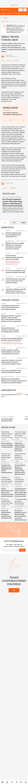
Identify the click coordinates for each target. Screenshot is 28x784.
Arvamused (17, 13)
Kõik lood (9, 13)
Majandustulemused (12, 241)
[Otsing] (16, 782)
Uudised (8, 230)
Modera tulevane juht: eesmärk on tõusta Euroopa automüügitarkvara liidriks (10, 329)
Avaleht (3, 13)
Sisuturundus (9, 197)
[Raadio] (12, 782)
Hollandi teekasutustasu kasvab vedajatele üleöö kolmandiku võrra (13, 234)
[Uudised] (7, 782)
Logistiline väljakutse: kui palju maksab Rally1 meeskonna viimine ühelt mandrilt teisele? (16, 291)
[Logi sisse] (25, 782)
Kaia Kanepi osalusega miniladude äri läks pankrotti (7, 445)
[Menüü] (2, 782)
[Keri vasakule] (4, 120)
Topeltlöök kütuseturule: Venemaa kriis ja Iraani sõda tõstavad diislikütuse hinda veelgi (21, 492)
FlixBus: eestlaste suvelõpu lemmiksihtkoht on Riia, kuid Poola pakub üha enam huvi (10, 351)
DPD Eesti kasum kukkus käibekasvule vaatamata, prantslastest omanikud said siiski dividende (14, 380)
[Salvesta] (26, 231)
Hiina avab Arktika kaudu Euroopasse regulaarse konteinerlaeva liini (6, 514)
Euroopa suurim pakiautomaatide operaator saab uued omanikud (14, 257)
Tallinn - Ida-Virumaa (7, 416)
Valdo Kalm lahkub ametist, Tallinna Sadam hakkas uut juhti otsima (20, 446)
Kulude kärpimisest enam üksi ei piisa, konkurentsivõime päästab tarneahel (15, 280)
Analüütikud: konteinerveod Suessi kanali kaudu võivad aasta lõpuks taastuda (10, 307)
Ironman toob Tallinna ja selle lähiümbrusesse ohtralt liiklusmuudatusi (6, 468)
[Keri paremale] (23, 120)
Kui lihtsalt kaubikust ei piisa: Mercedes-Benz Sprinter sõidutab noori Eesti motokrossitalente (12, 202)
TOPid (23, 13)
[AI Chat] (21, 782)
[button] (10, 550)
